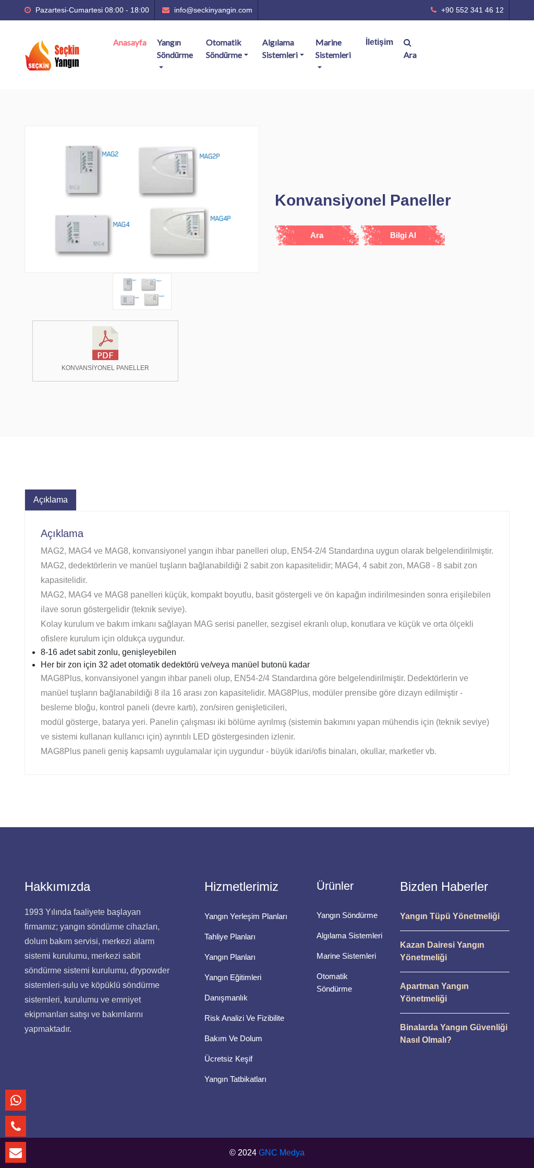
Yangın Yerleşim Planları (245, 916)
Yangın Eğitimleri (232, 977)
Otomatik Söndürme (224, 48)
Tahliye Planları (230, 936)
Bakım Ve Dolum (233, 1038)
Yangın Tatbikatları (235, 1079)
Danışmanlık (226, 997)
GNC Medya (282, 1152)
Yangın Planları (230, 956)
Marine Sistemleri (333, 48)
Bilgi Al (403, 235)
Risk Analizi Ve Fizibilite (244, 1018)
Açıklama (50, 499)
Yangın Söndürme (175, 48)
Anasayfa (130, 42)
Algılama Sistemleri (280, 48)
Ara (410, 54)
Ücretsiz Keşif (228, 1058)
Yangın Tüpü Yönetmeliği (450, 916)
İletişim (379, 42)
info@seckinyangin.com (212, 10)
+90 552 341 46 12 (471, 10)
